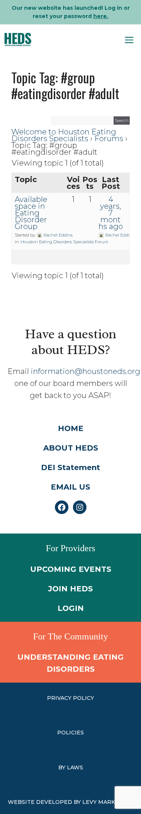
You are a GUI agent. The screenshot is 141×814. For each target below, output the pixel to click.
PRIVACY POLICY (70, 698)
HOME (70, 428)
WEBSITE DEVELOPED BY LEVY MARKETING (70, 802)
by (62, 767)
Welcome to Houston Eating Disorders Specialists (63, 135)
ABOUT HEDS (70, 447)
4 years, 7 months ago (111, 213)
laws (75, 767)
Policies (70, 732)
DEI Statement (70, 467)
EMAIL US (70, 486)
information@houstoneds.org (85, 371)
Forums (108, 138)
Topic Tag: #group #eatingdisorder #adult (65, 85)
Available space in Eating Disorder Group (31, 213)
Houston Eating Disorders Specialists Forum (64, 241)
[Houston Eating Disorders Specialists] (18, 39)
